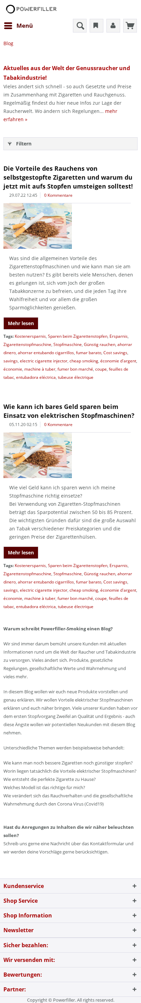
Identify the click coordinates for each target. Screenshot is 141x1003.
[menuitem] (18, 26)
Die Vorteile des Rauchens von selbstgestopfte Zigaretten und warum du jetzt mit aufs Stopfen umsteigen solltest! (68, 177)
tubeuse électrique (75, 377)
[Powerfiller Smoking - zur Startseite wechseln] (30, 9)
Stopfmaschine (67, 344)
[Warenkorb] (130, 26)
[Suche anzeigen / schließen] (80, 26)
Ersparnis (119, 336)
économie (12, 369)
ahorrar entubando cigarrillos (46, 353)
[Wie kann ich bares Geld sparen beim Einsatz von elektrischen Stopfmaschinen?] (70, 455)
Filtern (23, 143)
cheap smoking (83, 361)
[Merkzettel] (96, 26)
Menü (24, 25)
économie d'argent (118, 361)
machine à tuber (39, 369)
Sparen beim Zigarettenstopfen (77, 336)
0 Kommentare (58, 195)
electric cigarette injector (43, 361)
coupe (101, 369)
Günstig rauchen (99, 344)
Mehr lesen (21, 323)
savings (10, 361)
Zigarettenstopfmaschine (27, 344)
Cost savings (115, 353)
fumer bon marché (75, 369)
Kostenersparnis (30, 336)
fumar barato (88, 353)
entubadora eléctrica (36, 377)
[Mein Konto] (113, 26)
